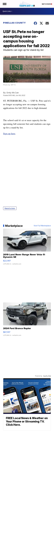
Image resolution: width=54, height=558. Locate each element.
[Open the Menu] (4, 4)
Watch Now (46, 4)
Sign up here (9, 133)
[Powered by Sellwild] (47, 376)
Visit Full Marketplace (42, 226)
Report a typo (10, 208)
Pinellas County (14, 22)
